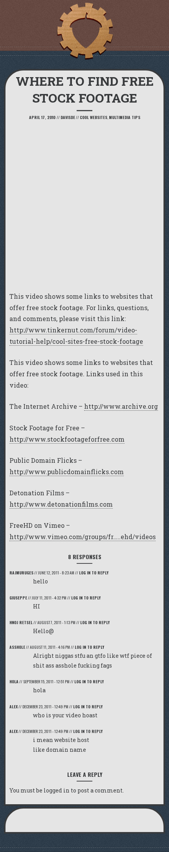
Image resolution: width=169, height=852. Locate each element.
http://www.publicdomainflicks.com (66, 472)
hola (13, 681)
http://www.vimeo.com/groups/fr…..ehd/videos (82, 536)
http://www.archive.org (121, 406)
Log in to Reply (93, 573)
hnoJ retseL (21, 622)
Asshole (17, 647)
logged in (57, 790)
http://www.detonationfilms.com (61, 504)
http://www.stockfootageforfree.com (67, 439)
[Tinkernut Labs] (84, 31)
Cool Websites (93, 117)
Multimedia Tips (124, 117)
